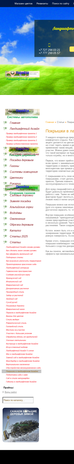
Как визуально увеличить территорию (23, 261)
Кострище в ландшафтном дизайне (22, 344)
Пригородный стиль (15, 292)
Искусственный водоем (17, 347)
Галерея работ (20, 148)
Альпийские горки (21, 207)
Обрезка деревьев (21, 224)
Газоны (14, 166)
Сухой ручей (11, 302)
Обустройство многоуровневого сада (23, 368)
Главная (15, 122)
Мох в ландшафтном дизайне (19, 354)
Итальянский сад (14, 282)
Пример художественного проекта (22, 144)
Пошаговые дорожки (15, 306)
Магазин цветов (23, 3)
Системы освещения (24, 171)
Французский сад (13, 278)
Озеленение (17, 218)
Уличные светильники (16, 340)
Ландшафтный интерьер (17, 268)
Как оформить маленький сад (19, 254)
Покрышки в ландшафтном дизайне (22, 371)
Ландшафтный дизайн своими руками (23, 247)
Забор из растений (14, 295)
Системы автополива (24, 154)
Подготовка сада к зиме (17, 375)
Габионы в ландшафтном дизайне (21, 382)
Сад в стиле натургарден (17, 378)
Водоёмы (16, 212)
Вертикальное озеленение (18, 364)
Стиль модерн (12, 319)
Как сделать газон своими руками (21, 250)
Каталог (15, 230)
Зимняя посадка (20, 201)
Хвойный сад (11, 299)
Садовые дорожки (21, 195)
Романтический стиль (16, 323)
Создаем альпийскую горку (18, 275)
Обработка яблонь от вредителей (21, 337)
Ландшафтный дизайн (24, 128)
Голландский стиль (14, 326)
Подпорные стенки (22, 189)
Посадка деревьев (21, 160)
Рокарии (15, 183)
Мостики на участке (15, 330)
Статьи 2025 (19, 236)
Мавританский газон (15, 309)
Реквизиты (42, 3)
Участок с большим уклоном (19, 333)
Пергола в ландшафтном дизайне (21, 313)
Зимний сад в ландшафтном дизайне (22, 357)
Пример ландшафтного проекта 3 (21, 140)
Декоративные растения (17, 288)
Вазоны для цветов (14, 316)
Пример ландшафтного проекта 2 (21, 137)
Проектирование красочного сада (21, 264)
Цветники (16, 177)
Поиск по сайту (60, 3)
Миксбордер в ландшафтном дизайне (23, 361)
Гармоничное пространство (19, 271)
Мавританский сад (14, 285)
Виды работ (11, 392)
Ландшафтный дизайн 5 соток (20, 351)
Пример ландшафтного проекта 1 (21, 133)
